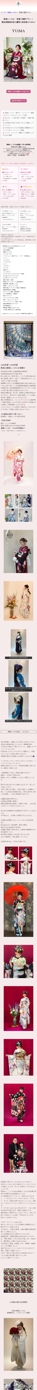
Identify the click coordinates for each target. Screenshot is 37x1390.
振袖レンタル (12, 12)
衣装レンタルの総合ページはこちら (18, 91)
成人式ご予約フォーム (18, 100)
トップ (3, 12)
